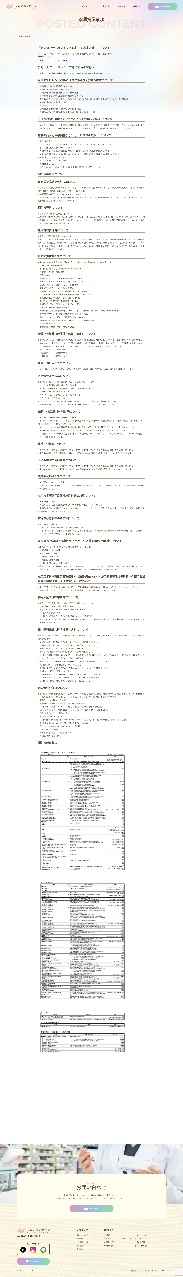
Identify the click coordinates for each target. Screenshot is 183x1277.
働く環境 (138, 1239)
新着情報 (80, 1249)
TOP (18, 36)
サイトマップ (145, 1271)
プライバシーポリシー (159, 1271)
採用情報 (136, 6)
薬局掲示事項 (134, 1271)
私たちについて (88, 6)
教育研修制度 (109, 1242)
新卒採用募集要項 (110, 1246)
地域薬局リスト (82, 1242)
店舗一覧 (106, 6)
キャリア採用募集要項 (143, 1246)
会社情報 (121, 6)
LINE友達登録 (140, 1242)
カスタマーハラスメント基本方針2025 (53, 60)
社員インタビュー (141, 1235)
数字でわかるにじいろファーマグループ (118, 1239)
